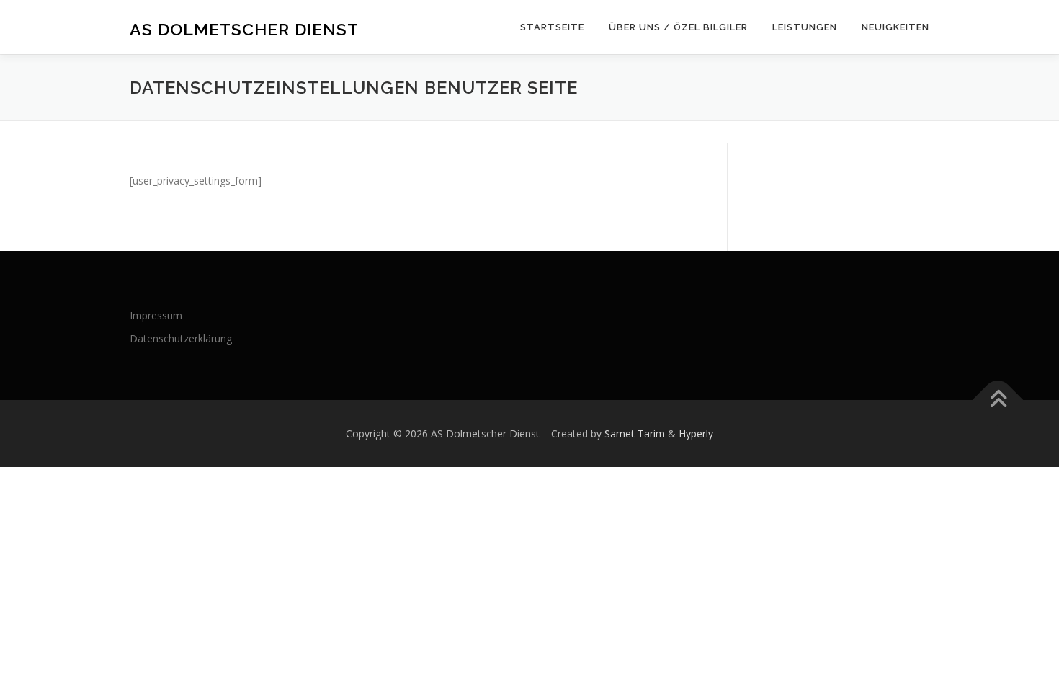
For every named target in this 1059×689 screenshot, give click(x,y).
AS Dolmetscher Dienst (244, 29)
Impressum (156, 315)
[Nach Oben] (998, 399)
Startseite (552, 27)
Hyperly (696, 433)
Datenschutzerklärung (181, 338)
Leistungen (804, 27)
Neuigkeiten (895, 27)
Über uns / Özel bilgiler (678, 27)
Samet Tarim (634, 433)
